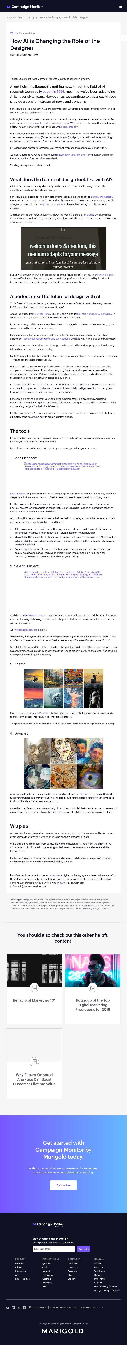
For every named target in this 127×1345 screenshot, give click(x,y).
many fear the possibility (51, 204)
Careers (97, 1274)
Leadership (99, 1267)
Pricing (18, 1267)
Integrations (20, 1270)
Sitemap (98, 1282)
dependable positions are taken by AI (49, 123)
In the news (99, 1278)
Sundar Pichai (42, 313)
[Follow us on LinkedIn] (13, 1307)
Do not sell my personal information (64, 1307)
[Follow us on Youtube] (7, 1307)
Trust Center (99, 1270)
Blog (70, 1274)
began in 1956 (53, 91)
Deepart (83, 793)
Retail (44, 1267)
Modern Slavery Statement (106, 1286)
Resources (72, 1270)
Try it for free (63, 1185)
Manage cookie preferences (106, 1290)
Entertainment (48, 1274)
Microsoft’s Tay (69, 126)
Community (74, 1258)
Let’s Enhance (17, 493)
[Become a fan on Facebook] (24, 1307)
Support (71, 1278)
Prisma (43, 713)
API (16, 1274)
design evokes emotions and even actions (47, 338)
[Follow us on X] (19, 1307)
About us (98, 1263)
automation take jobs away (72, 154)
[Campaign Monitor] (48, 1224)
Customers (73, 1267)
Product (20, 1258)
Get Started (73, 1263)
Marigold (60, 1323)
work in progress (105, 274)
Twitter (63, 882)
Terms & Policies (40, 1307)
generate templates (101, 196)
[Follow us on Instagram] (30, 1307)
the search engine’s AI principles (94, 313)
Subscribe (83, 1248)
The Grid (88, 214)
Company (99, 1258)
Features (19, 1263)
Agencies (46, 1263)
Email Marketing (50, 1258)
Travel (44, 1286)
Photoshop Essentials (25, 629)
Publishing (46, 1278)
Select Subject (36, 615)
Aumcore (54, 875)
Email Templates (22, 1278)
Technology (47, 1282)
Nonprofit (46, 1270)
